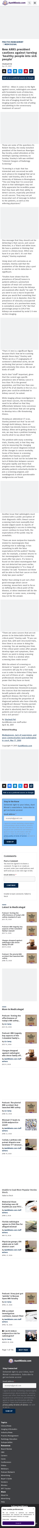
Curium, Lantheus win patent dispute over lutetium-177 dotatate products (12, 1142)
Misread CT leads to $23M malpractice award (11, 1122)
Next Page (23, 1350)
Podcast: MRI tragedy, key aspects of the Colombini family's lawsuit (12, 929)
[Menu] (35, 3)
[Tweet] (20, 71)
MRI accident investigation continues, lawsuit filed (12, 1313)
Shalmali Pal (7, 64)
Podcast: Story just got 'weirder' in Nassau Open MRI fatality (12, 1296)
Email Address (10, 814)
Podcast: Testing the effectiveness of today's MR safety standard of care (13, 915)
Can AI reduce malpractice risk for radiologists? (11, 1333)
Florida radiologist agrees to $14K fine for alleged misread (12, 1224)
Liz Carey (7, 1024)
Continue (11, 885)
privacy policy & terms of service (15, 836)
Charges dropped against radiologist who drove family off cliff (12, 942)
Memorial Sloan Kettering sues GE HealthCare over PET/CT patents (13, 1204)
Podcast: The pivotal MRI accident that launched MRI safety (13, 956)
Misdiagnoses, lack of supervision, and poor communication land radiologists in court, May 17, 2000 (19, 738)
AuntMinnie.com (25, 746)
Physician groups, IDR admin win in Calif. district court (12, 1244)
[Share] (9, 71)
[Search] (29, 3)
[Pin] (26, 71)
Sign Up (10, 842)
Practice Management (12, 42)
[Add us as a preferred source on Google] (31, 71)
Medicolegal (11, 44)
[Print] (4, 71)
